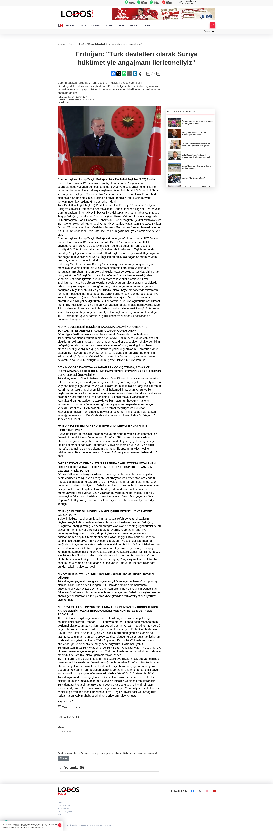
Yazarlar (207, 31)
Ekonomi (95, 25)
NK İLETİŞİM (72, 826)
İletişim (60, 815)
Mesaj (61, 727)
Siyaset (109, 25)
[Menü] (213, 31)
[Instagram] (207, 791)
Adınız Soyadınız (68, 716)
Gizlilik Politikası (64, 809)
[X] (200, 791)
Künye (60, 803)
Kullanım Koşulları (65, 812)
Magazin (134, 25)
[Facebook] (192, 791)
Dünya (147, 25)
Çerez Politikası (64, 806)
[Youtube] (214, 791)
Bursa (83, 25)
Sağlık (121, 25)
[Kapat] (59, 825)
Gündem (70, 25)
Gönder (63, 758)
